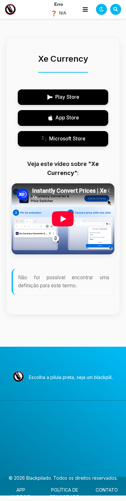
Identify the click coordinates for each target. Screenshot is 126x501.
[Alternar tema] (101, 9)
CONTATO (107, 490)
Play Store (67, 97)
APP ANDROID (21, 493)
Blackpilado (38, 478)
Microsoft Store (67, 139)
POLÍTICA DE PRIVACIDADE (64, 493)
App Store (67, 118)
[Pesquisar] (115, 9)
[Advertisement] (63, 439)
